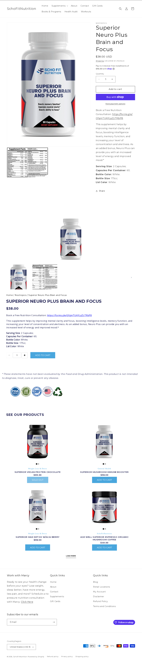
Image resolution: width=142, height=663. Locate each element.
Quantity (100, 74)
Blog (95, 582)
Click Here (27, 602)
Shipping (100, 61)
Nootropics (21, 295)
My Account (99, 591)
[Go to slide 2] (38, 463)
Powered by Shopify (36, 657)
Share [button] (102, 191)
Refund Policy (100, 601)
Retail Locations (101, 587)
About (53, 587)
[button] (59, 6)
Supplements (57, 596)
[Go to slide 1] (36, 464)
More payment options (115, 104)
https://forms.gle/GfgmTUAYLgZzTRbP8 (69, 315)
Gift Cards (55, 601)
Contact (54, 591)
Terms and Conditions (104, 606)
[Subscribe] (54, 622)
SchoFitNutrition (20, 657)
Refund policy (53, 656)
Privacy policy (67, 656)
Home (9, 295)
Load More (71, 556)
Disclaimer (98, 596)
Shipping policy (82, 656)
